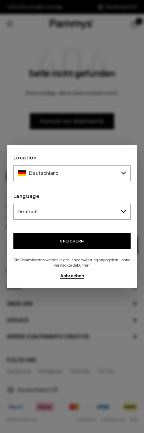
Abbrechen (72, 276)
